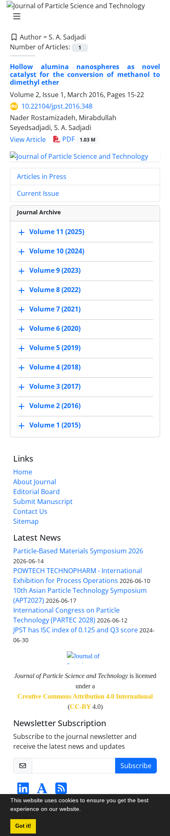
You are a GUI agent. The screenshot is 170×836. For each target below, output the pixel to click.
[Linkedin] (23, 790)
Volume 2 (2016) (54, 405)
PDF (78, 139)
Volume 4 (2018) (54, 367)
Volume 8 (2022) (54, 289)
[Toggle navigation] (82, 16)
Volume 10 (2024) (56, 250)
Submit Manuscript (43, 501)
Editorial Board (36, 491)
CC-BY (80, 706)
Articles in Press (41, 176)
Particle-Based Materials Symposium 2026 (78, 550)
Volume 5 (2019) (54, 347)
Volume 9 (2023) (54, 270)
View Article (28, 139)
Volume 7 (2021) (54, 309)
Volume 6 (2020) (54, 328)
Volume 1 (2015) (54, 425)
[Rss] (61, 790)
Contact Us (30, 511)
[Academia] (42, 790)
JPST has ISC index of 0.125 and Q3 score (75, 629)
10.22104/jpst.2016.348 (56, 106)
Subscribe (135, 765)
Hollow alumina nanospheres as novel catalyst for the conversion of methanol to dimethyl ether (85, 74)
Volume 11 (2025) (56, 231)
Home (22, 471)
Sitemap (26, 521)
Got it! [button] (23, 826)
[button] (84, 810)
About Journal (34, 481)
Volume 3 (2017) (54, 386)
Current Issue (38, 193)
